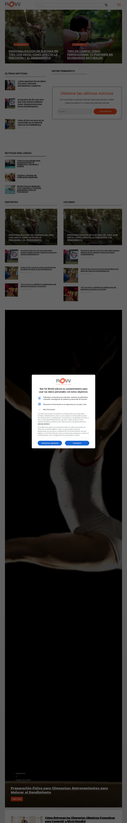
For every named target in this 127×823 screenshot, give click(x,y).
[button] (63, 409)
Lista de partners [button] (44, 424)
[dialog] (63, 411)
